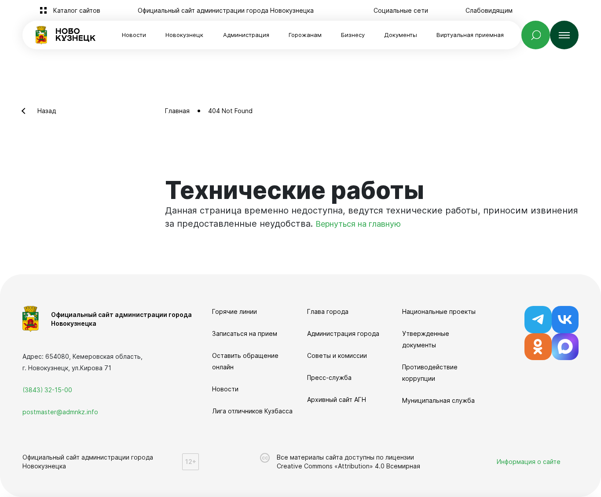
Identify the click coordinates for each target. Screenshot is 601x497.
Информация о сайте (529, 461)
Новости (134, 34)
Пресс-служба (329, 377)
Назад (46, 110)
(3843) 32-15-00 (47, 390)
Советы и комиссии (337, 355)
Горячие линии (234, 311)
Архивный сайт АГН (336, 399)
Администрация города (343, 333)
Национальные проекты (439, 311)
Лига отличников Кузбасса (252, 411)
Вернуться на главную (358, 223)
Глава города (327, 311)
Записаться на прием (244, 333)
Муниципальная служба (438, 400)
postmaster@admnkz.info (60, 412)
